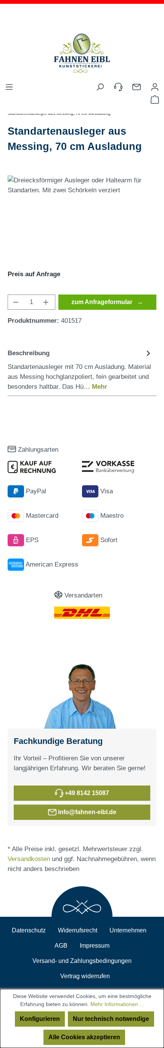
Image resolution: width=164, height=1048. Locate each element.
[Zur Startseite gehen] (82, 53)
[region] (82, 218)
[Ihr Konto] (155, 85)
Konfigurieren (40, 1019)
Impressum (94, 945)
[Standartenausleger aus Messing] (82, 218)
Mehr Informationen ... (117, 1004)
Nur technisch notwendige (111, 1019)
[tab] (80, 370)
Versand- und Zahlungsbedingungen (82, 961)
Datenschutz (29, 930)
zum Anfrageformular (102, 302)
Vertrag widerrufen (85, 976)
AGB (61, 945)
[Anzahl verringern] (16, 302)
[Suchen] (100, 87)
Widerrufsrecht (77, 930)
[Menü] (9, 87)
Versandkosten (29, 859)
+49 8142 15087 (86, 793)
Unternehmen (127, 930)
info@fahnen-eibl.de (86, 812)
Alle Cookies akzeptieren (84, 1037)
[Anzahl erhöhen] (46, 302)
